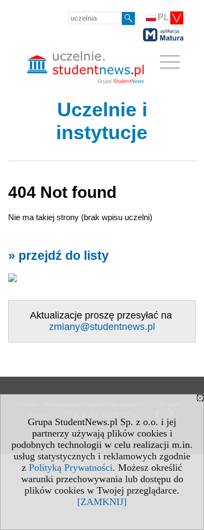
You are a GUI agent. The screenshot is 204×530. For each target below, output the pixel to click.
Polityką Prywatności (71, 467)
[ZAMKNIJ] (102, 501)
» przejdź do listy (58, 256)
